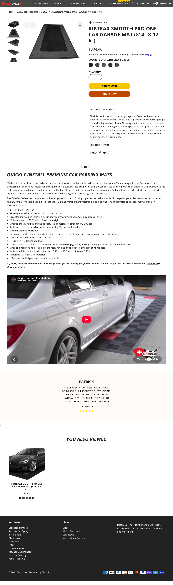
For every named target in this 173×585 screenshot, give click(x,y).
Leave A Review (16, 548)
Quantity (95, 72)
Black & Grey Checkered (27, 12)
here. (130, 531)
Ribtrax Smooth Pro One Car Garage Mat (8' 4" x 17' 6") (27, 486)
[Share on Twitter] (104, 153)
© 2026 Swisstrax (18, 572)
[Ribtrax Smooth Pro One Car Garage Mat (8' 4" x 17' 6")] (27, 463)
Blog (65, 527)
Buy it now (110, 93)
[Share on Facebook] (100, 153)
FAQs (11, 544)
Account (141, 3)
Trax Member (135, 524)
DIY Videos (14, 538)
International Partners (74, 538)
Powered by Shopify (39, 572)
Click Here (152, 263)
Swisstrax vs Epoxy (19, 531)
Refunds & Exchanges (20, 551)
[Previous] (26, 25)
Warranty (14, 541)
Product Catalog (17, 555)
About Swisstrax (71, 531)
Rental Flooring (17, 558)
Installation (15, 534)
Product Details (99, 145)
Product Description (102, 109)
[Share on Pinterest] (109, 153)
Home (11, 12)
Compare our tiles (18, 527)
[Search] (133, 3)
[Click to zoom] (80, 25)
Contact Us (68, 534)
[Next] (33, 25)
